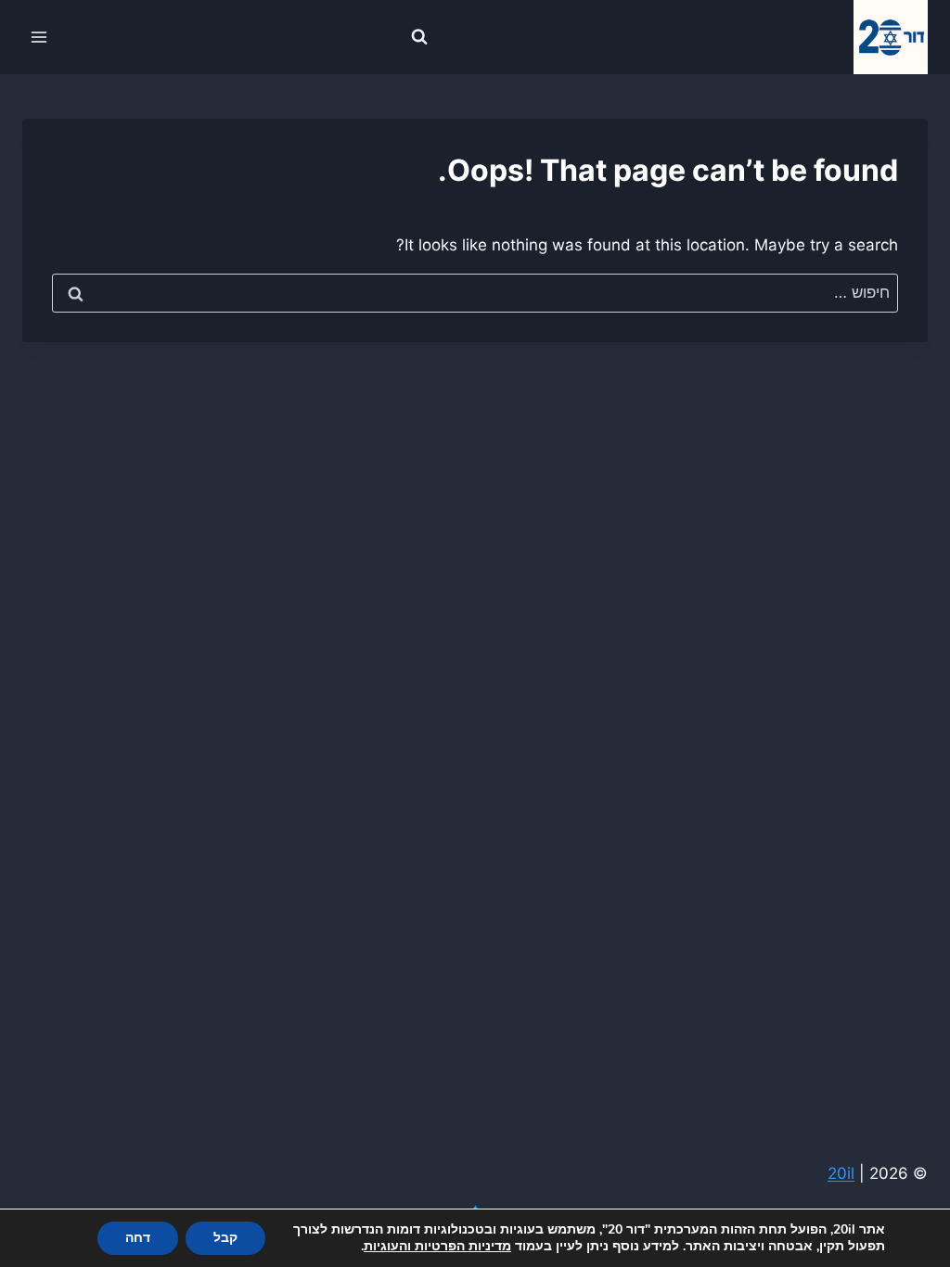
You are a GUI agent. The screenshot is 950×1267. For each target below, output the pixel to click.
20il (841, 1173)
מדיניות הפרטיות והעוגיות (437, 1246)
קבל (225, 1238)
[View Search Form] (419, 37)
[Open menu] (39, 36)
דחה (137, 1238)
